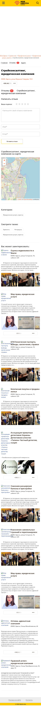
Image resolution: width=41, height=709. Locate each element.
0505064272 (20, 333)
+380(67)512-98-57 (20, 477)
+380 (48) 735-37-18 (9, 83)
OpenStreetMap (28, 199)
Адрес (23, 63)
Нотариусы (18, 230)
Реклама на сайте (15, 700)
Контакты (29, 700)
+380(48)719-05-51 (20, 652)
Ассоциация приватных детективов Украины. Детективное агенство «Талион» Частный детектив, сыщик (24, 437)
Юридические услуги (24, 55)
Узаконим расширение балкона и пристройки (21, 487)
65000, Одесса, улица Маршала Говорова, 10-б (16, 79)
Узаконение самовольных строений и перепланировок (24, 530)
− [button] (4, 163)
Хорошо (23, 104)
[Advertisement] (20, 31)
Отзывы (12, 63)
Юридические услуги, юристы (13, 215)
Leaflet (19, 199)
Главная (4, 63)
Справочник (12, 55)
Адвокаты (6, 230)
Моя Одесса (3, 55)
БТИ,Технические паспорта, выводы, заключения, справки (25, 343)
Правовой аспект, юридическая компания (22, 662)
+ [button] (4, 160)
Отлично (26, 104)
